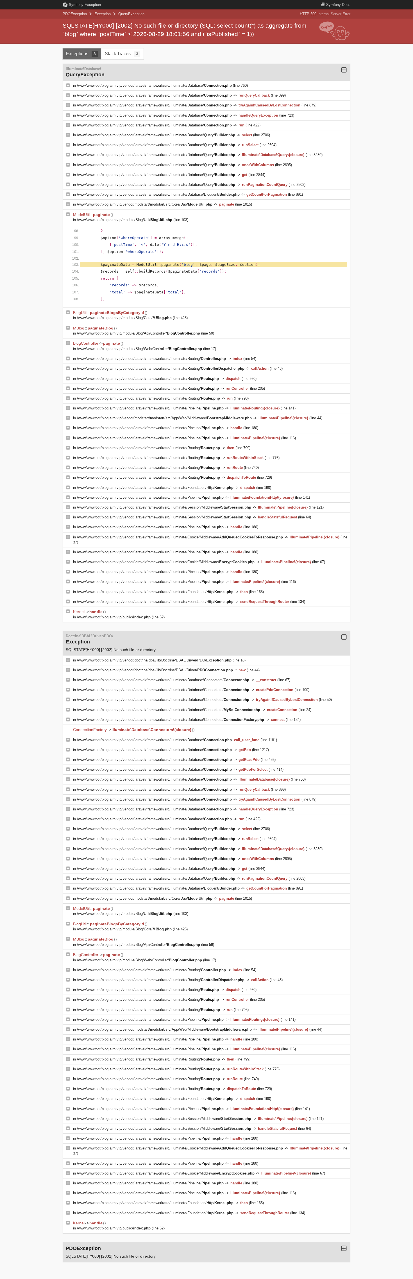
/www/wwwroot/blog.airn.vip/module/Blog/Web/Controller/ (139, 349)
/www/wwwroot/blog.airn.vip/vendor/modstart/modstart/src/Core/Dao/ (144, 204)
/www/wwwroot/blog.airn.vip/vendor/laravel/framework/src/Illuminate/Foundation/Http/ (155, 487)
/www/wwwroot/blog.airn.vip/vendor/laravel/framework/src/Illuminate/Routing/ (151, 358)
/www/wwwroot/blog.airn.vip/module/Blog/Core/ (124, 318)
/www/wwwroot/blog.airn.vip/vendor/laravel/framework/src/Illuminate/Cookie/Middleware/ (180, 537)
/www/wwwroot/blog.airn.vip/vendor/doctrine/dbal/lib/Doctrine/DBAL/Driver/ (155, 670)
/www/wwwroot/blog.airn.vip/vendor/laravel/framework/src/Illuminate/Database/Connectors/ (163, 680)
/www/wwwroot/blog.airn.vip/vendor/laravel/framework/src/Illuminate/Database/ (154, 85)
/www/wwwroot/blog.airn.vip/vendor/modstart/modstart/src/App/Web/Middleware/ (164, 418)
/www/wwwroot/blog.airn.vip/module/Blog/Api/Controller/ (138, 333)
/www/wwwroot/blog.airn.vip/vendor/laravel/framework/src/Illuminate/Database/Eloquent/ (158, 194)
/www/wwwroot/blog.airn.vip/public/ (114, 617)
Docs (338, 5)
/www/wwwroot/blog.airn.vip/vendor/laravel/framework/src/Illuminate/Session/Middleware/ (164, 507)
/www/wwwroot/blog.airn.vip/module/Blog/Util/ (124, 220)
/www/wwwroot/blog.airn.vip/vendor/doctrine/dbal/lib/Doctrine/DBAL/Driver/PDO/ (154, 660)
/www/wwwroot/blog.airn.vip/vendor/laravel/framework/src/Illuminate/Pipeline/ (150, 408)
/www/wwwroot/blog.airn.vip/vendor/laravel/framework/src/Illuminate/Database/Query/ (156, 135)
